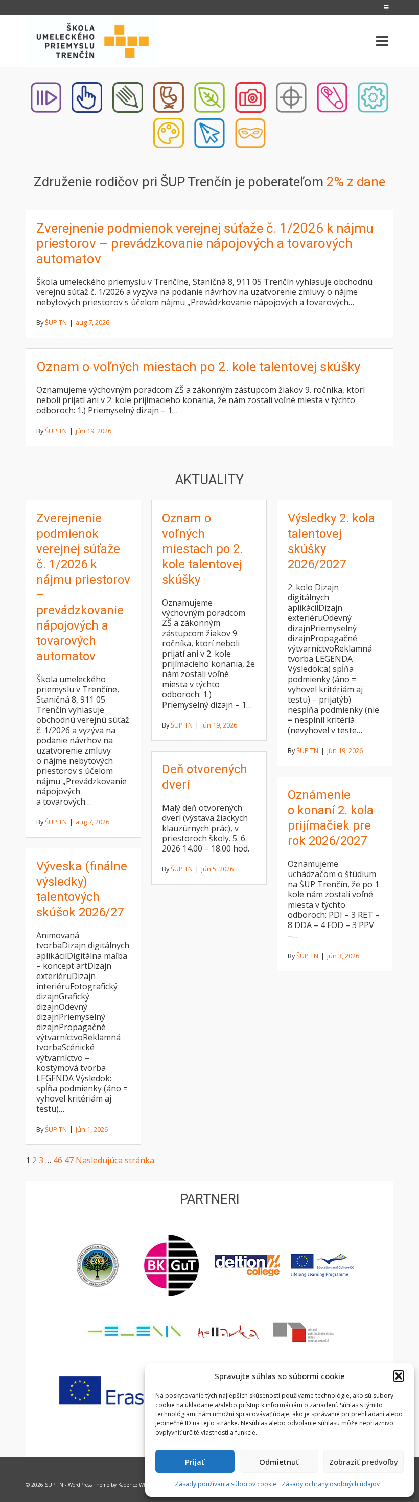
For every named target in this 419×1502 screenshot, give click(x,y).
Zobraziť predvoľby (363, 1462)
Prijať (194, 1462)
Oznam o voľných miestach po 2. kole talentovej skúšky (198, 366)
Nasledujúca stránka (115, 1160)
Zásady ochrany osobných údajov (331, 1484)
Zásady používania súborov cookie (225, 1484)
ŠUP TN (56, 322)
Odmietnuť (279, 1462)
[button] (398, 1376)
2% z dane (356, 181)
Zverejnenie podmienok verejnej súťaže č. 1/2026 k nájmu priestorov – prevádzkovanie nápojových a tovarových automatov (205, 243)
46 (57, 1160)
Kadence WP (132, 1484)
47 (69, 1160)
